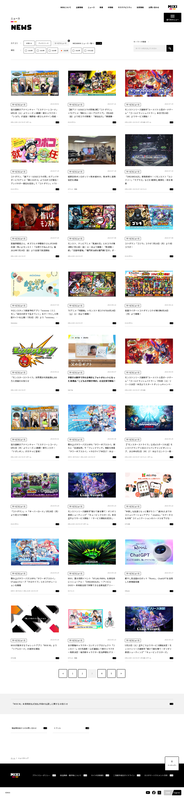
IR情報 (110, 7)
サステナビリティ (125, 7)
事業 (101, 7)
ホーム (13, 758)
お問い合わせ (154, 7)
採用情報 (140, 7)
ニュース (91, 7)
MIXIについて (65, 7)
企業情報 (79, 7)
